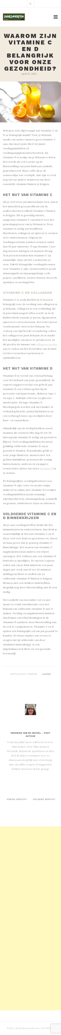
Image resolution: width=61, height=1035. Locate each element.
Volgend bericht (44, 799)
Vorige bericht (17, 799)
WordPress (48, 1028)
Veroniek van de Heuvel (26, 733)
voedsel (46, 673)
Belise (10, 1028)
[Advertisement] (30, 857)
